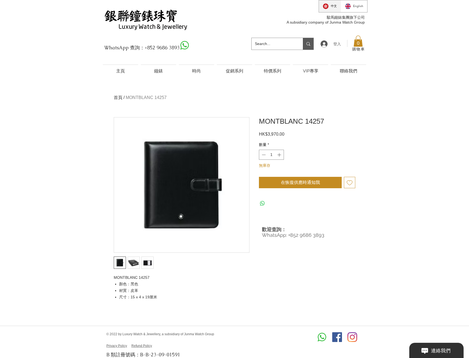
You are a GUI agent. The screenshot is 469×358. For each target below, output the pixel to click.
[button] (358, 41)
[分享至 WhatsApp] (262, 203)
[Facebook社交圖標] (337, 337)
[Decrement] (263, 154)
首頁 (118, 97)
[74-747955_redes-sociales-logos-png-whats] (184, 45)
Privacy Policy (116, 346)
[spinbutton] (271, 154)
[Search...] (308, 44)
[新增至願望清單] (349, 182)
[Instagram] (352, 337)
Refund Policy (141, 346)
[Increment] (279, 154)
